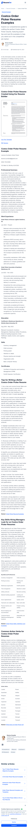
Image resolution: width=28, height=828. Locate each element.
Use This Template (6, 139)
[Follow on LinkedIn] (2, 744)
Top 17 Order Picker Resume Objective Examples (10, 770)
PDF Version (4, 143)
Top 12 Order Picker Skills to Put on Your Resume (12, 798)
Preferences (14, 818)
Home (2, 8)
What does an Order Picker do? (15, 724)
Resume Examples (10, 8)
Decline (14, 822)
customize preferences (15, 814)
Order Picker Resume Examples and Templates (12, 791)
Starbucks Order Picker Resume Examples (11, 783)
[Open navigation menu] (25, 2)
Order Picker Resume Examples (15, 514)
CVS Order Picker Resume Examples (12, 776)
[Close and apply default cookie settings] (25, 805)
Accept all (14, 825)
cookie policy (4, 815)
